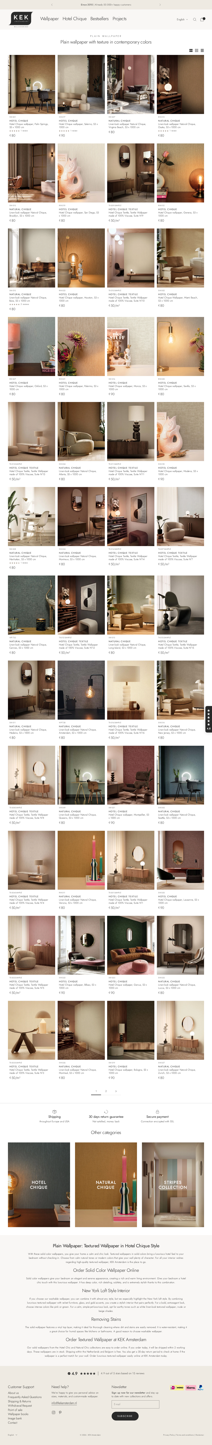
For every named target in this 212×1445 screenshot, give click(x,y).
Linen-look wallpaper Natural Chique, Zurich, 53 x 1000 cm (177, 1071)
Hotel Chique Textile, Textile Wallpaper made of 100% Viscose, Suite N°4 (28, 901)
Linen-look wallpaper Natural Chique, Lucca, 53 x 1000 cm (177, 986)
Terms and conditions (185, 1435)
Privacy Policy (169, 1435)
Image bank (15, 1418)
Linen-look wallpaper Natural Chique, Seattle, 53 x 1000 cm (177, 816)
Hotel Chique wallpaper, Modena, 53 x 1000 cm (178, 473)
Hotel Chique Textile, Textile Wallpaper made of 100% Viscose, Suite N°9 (128, 214)
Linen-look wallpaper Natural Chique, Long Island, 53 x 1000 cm (127, 646)
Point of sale (15, 1410)
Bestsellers (99, 18)
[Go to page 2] (116, 1091)
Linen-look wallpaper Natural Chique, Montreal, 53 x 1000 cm (77, 1071)
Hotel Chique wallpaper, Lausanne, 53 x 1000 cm (178, 901)
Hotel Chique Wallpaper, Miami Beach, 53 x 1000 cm (178, 299)
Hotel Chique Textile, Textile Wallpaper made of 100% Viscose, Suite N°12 (78, 646)
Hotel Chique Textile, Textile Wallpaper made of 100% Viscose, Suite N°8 (28, 816)
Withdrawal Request (20, 1405)
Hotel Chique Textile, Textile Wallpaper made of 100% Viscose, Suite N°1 (128, 901)
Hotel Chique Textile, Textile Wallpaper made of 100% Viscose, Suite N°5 (28, 986)
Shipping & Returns (19, 1401)
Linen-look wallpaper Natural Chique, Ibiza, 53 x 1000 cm (28, 299)
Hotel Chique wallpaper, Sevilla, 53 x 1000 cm (177, 388)
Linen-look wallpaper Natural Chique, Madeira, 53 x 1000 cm (28, 731)
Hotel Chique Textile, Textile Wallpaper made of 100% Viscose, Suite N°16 (128, 731)
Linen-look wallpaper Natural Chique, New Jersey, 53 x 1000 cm (177, 731)
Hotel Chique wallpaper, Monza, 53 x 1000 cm (128, 388)
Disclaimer (200, 1435)
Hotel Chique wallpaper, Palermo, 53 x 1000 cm (78, 388)
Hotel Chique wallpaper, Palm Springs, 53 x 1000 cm (29, 126)
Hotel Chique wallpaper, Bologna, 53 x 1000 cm (128, 1071)
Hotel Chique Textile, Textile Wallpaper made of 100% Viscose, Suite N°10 (128, 299)
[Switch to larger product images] (190, 50)
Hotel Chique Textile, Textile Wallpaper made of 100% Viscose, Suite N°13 (28, 473)
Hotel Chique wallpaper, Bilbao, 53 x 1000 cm (77, 986)
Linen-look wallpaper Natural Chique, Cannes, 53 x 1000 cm (28, 646)
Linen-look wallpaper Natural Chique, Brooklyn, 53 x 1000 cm (28, 214)
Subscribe (125, 1416)
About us (13, 1393)
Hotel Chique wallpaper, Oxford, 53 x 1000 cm (28, 388)
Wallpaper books (18, 1414)
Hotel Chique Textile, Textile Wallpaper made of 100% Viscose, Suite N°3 (28, 1071)
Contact (12, 1423)
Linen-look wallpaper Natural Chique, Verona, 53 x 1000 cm (77, 901)
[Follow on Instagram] (54, 1412)
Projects (120, 18)
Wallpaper (49, 18)
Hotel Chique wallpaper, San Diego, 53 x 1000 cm (79, 214)
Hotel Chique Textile (123, 209)
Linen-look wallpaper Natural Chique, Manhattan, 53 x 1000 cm (28, 558)
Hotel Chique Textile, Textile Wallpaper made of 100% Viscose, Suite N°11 (128, 473)
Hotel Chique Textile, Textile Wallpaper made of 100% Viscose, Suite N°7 (177, 558)
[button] (208, 719)
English (181, 19)
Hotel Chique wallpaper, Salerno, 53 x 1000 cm (78, 126)
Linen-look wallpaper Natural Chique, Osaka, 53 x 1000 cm (177, 126)
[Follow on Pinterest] (60, 1412)
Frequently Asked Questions (25, 1397)
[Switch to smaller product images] (196, 50)
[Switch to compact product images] (202, 50)
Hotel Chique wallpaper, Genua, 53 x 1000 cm (128, 986)
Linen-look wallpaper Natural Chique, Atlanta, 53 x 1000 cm (77, 473)
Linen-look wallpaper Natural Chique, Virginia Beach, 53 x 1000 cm (127, 126)
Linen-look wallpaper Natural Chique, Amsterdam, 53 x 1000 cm (77, 731)
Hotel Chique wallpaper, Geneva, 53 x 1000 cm (177, 214)
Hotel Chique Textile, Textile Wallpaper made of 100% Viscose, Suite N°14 (128, 558)
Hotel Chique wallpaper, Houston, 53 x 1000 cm (79, 299)
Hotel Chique (74, 18)
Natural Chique (120, 120)
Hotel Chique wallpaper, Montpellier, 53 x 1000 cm (129, 816)
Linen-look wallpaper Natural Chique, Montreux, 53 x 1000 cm (77, 558)
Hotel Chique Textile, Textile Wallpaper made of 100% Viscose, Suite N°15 (177, 646)
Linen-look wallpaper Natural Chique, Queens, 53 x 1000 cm (77, 816)
